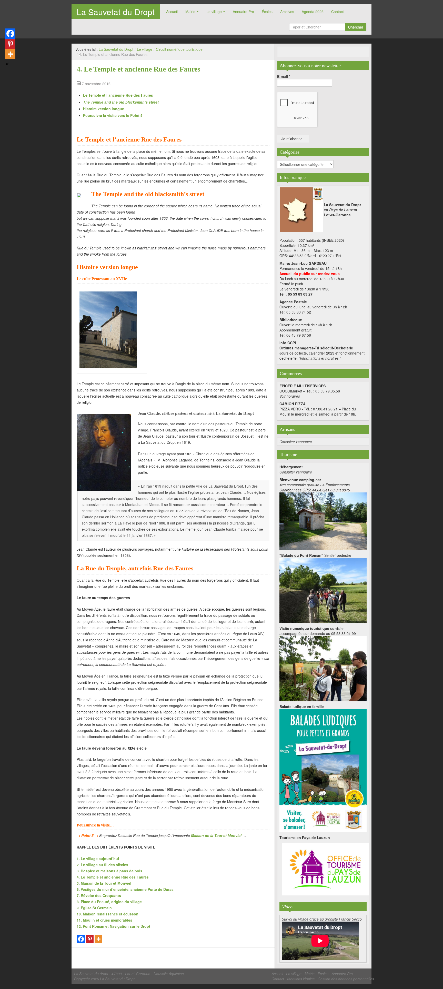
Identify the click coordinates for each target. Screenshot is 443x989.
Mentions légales (301, 978)
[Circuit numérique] (323, 668)
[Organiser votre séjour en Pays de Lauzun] (325, 869)
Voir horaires (289, 396)
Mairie (190, 11)
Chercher (355, 26)
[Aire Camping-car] (323, 520)
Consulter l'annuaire (295, 441)
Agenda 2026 (313, 11)
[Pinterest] (90, 939)
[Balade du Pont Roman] (323, 589)
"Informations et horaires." (320, 358)
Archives (287, 11)
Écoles (267, 11)
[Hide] (7, 64)
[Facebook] (81, 939)
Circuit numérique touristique (179, 49)
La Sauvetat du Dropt (116, 11)
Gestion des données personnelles (346, 978)
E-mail (283, 76)
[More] (98, 939)
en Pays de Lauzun (340, 209)
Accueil (172, 11)
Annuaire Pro (243, 11)
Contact (337, 11)
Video (287, 906)
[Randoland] (323, 770)
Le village (214, 11)
